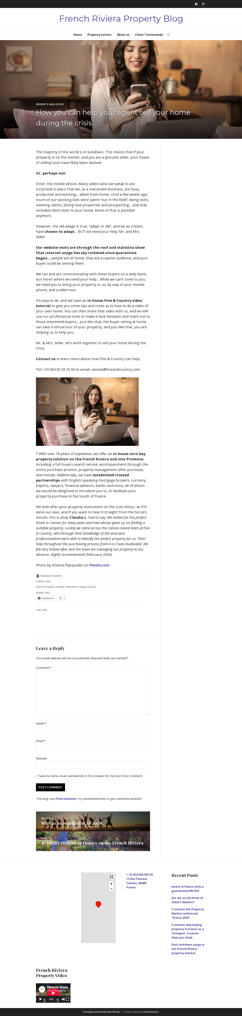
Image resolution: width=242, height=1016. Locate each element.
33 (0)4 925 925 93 (141, 875)
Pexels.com (99, 565)
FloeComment (66, 799)
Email (40, 741)
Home (78, 35)
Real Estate (56, 104)
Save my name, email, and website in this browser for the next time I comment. (91, 776)
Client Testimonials (149, 35)
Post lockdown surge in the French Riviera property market (187, 949)
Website (41, 758)
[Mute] (63, 999)
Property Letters (99, 35)
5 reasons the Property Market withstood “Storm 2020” (187, 913)
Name (41, 723)
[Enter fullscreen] (111, 876)
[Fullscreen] (67, 999)
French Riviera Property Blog (121, 18)
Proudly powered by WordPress (101, 1011)
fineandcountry (51, 576)
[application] (53, 993)
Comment (43, 668)
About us (123, 35)
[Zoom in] (111, 883)
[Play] (40, 999)
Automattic (151, 1011)
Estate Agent (46, 587)
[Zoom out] (111, 888)
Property (42, 104)
